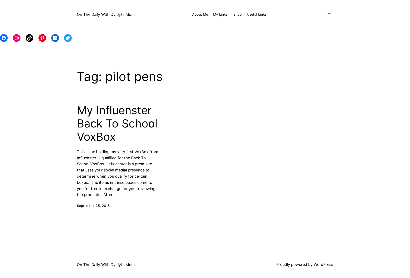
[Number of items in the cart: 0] (329, 14)
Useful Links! (257, 14)
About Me (200, 14)
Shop (237, 14)
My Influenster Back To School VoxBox (117, 124)
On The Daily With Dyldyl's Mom (106, 14)
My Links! (220, 14)
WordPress (323, 264)
